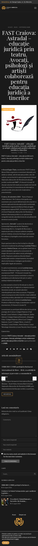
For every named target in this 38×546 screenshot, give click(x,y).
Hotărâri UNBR (24, 27)
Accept (5, 542)
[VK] (14, 349)
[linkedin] (24, 349)
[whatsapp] (27, 349)
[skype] (30, 349)
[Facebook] (10, 349)
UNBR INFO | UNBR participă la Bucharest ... (15, 485)
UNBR (5, 343)
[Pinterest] (17, 349)
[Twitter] (7, 349)
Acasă (10, 27)
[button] (3, 379)
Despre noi (22, 515)
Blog (16, 27)
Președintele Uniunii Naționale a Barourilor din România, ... (20, 500)
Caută (35, 473)
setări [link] (17, 539)
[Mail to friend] (20, 349)
